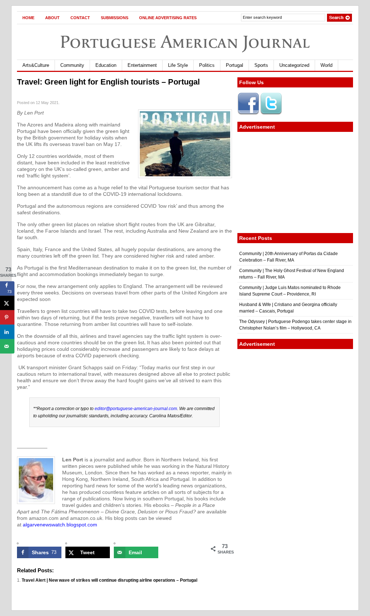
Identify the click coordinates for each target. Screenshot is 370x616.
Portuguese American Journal (185, 41)
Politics (207, 65)
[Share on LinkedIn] (7, 332)
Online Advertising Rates (168, 18)
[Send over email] (7, 346)
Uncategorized (294, 65)
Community (72, 65)
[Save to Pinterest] (7, 317)
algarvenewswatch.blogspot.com (60, 524)
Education (105, 65)
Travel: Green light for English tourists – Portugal (108, 81)
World (326, 65)
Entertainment (142, 65)
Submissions (114, 18)
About (52, 18)
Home (28, 18)
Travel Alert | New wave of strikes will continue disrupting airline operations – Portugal (109, 580)
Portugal (234, 65)
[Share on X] (7, 303)
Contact (80, 18)
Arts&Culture (35, 65)
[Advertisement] (295, 182)
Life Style (178, 65)
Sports (261, 65)
